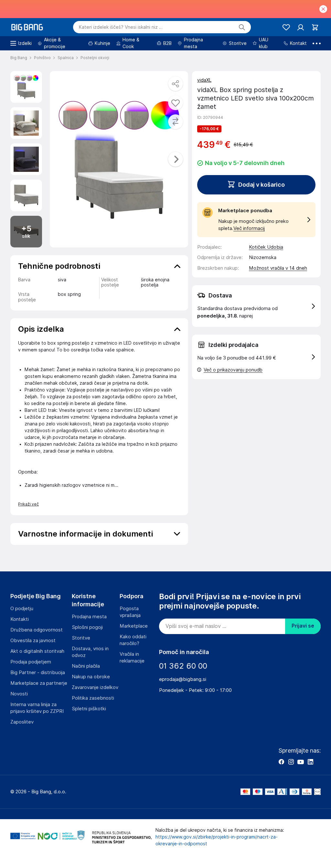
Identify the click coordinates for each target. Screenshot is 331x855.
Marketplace (134, 626)
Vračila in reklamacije (132, 657)
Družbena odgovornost (36, 630)
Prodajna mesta (89, 617)
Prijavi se (303, 626)
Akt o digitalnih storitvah (37, 651)
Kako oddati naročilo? (133, 640)
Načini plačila (86, 666)
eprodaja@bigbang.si (182, 679)
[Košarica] (315, 27)
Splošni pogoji (87, 627)
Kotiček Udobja (266, 247)
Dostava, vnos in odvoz (90, 652)
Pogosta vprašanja (130, 612)
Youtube (301, 762)
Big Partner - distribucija (37, 672)
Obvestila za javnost (33, 640)
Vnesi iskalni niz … (121, 27)
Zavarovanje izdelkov (95, 687)
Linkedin (310, 762)
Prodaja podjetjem (30, 662)
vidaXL (204, 80)
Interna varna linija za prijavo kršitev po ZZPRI (37, 708)
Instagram (291, 762)
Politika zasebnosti (93, 698)
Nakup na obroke (91, 677)
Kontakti (19, 619)
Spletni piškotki (89, 709)
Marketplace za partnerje (38, 683)
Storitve (81, 638)
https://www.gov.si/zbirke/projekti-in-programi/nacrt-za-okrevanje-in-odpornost (216, 840)
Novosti (19, 694)
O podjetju (21, 608)
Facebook (281, 762)
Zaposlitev (22, 722)
